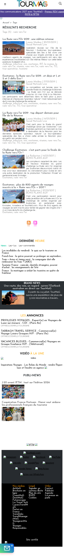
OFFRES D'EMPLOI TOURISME (15, 325)
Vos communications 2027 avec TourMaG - (32, 13)
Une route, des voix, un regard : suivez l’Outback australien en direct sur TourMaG (32, 287)
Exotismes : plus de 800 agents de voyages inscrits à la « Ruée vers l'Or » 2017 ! (27, 186)
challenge (7, 64)
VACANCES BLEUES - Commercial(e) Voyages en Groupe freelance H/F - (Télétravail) (30, 342)
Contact (49, 488)
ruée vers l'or (46, 66)
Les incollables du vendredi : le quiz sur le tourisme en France (29, 252)
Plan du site (35, 493)
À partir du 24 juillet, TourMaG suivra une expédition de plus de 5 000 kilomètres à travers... (44, 295)
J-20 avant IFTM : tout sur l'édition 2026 (26, 382)
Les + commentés (27, 245)
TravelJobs (18, 514)
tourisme (23, 69)
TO (55, 66)
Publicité (49, 491)
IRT (41, 64)
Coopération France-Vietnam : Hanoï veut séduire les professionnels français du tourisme (31, 403)
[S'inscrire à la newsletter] (7, 548)
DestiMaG (18, 498)
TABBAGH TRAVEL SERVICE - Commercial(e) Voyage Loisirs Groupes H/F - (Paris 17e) (28, 332)
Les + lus (12, 245)
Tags (15, 23)
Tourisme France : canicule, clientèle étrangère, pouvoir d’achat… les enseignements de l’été (29, 266)
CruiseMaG (18, 495)
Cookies (33, 498)
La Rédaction (33, 156)
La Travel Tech (20, 502)
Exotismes (7, 178)
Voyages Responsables (19, 527)
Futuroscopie (19, 500)
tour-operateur (10, 69)
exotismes (33, 64)
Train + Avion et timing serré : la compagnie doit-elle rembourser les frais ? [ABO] (28, 260)
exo (25, 64)
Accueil (5, 23)
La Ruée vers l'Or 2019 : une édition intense (28, 39)
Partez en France (18, 510)
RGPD (32, 495)
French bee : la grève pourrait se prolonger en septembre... (32, 256)
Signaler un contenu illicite (36, 489)
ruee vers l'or (31, 66)
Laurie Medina (33, 42)
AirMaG (17, 488)
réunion (20, 66)
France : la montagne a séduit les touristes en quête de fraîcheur (30, 272)
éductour (17, 64)
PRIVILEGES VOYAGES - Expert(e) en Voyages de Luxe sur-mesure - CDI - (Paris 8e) (31, 321)
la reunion (49, 64)
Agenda (49, 493)
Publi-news (32, 375)
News (3, 245)
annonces (32, 315)
